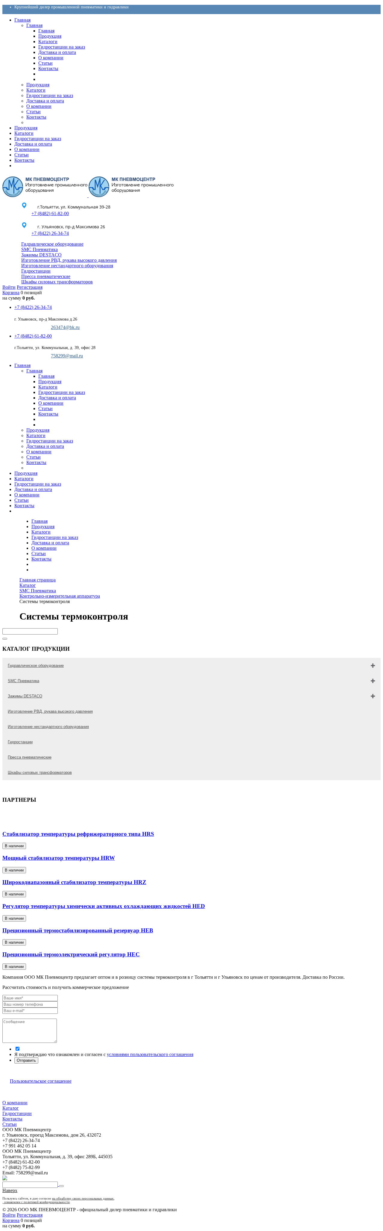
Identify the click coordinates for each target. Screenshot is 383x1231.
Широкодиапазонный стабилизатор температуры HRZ (74, 882)
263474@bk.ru (65, 327)
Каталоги (41, 531)
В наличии (14, 846)
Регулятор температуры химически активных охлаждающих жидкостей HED (103, 906)
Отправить (26, 1060)
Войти (9, 287)
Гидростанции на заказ (54, 537)
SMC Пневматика (39, 249)
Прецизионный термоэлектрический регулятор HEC (71, 954)
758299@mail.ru (67, 355)
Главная (39, 521)
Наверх (9, 1190)
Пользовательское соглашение (41, 1081)
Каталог (10, 1108)
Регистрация (29, 287)
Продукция (42, 526)
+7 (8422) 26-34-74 (50, 233)
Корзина (10, 292)
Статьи (38, 553)
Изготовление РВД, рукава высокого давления (69, 260)
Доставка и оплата (50, 542)
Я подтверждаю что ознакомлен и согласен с (103, 1054)
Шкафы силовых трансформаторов (57, 281)
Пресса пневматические (45, 276)
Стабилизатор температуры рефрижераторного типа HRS (78, 834)
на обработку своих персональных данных (83, 1198)
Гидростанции (36, 271)
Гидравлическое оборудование (52, 244)
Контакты (41, 558)
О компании (44, 548)
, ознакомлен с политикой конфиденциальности (36, 1202)
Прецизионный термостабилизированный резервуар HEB (77, 930)
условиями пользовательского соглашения (150, 1054)
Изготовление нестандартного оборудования (67, 265)
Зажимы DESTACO (41, 254)
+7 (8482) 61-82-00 (50, 213)
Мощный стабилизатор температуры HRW (58, 858)
